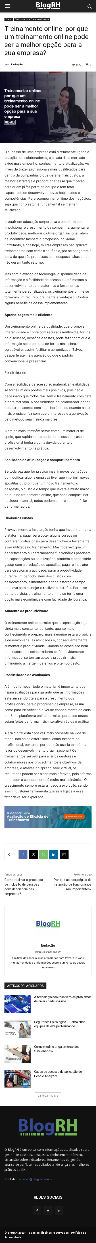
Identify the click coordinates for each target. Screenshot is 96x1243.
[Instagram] (48, 1210)
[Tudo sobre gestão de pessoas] (48, 5)
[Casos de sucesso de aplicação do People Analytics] (17, 1079)
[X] (33, 854)
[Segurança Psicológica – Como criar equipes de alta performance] (17, 1029)
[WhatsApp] (43, 854)
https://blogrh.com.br (48, 951)
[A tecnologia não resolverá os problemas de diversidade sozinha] (17, 1004)
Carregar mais (47, 1095)
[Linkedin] (53, 854)
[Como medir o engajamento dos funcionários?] (17, 1054)
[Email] (64, 854)
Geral (8, 19)
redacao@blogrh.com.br (35, 1179)
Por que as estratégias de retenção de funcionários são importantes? (73, 884)
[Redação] (7, 64)
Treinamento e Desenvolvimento (32, 19)
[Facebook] (23, 854)
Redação (17, 64)
